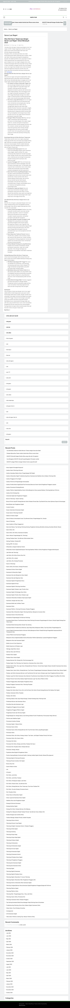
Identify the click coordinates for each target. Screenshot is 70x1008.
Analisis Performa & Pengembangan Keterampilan (17, 481)
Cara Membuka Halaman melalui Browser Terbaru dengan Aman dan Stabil (24, 450)
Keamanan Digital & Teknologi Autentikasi (15, 586)
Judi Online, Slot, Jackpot (12, 558)
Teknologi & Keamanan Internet (13, 854)
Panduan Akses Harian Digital (13, 657)
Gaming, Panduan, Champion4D (13, 541)
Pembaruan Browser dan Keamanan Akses (16, 701)
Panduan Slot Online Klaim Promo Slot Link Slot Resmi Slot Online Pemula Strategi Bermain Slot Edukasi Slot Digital (32, 690)
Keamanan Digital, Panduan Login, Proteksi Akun (17, 589)
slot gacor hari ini (10, 406)
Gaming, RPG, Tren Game (12, 544)
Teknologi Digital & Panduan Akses (14, 874)
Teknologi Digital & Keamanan (13, 871)
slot (7, 344)
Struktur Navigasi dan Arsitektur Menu (15, 814)
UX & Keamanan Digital (11, 913)
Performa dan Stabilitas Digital (13, 718)
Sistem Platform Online (11, 766)
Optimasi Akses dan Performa (13, 651)
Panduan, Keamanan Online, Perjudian (14, 693)
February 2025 (9, 981)
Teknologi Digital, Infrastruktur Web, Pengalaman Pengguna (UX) (20, 879)
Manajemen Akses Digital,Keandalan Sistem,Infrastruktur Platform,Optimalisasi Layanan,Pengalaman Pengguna (31, 637)
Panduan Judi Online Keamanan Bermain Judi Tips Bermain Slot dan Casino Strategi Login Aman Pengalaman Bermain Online (34, 673)
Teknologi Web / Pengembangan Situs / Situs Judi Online (19, 894)
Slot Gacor (8, 349)
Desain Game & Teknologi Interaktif (14, 512)
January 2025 (9, 984)
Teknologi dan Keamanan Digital (13, 863)
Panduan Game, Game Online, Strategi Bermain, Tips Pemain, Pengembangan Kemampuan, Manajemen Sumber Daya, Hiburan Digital (36, 670)
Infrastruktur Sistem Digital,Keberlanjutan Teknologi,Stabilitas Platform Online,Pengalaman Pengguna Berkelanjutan (32, 549)
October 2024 (9, 992)
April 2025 (8, 975)
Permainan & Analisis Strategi (13, 721)
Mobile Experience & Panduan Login (14, 646)
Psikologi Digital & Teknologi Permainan (15, 758)
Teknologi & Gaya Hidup (11, 834)
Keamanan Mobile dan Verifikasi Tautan (15, 603)
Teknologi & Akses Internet (12, 820)
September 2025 (10, 961)
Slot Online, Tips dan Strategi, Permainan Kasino (17, 789)
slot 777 (8, 372)
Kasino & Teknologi (10, 563)
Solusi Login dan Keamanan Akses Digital (15, 797)
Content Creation (10, 507)
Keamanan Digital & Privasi (12, 583)
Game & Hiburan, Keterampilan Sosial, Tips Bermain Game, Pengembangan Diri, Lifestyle (26, 518)
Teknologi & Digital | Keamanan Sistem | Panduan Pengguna (19, 826)
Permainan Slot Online (11, 741)
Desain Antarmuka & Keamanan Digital (15, 510)
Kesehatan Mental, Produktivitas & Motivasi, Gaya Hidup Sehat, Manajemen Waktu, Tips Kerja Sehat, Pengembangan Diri (33, 627)
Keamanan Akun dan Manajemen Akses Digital (17, 575)
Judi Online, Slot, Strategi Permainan (14, 561)
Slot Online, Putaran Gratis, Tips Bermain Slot (16, 783)
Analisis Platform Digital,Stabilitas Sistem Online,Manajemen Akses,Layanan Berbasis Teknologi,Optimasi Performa (32, 490)
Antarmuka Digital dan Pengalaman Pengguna (16, 495)
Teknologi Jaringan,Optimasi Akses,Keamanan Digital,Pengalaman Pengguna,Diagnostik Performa (28, 885)
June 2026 (8, 936)
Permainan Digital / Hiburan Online (14, 724)
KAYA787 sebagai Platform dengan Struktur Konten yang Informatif (22, 462)
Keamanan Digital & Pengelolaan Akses (15, 580)
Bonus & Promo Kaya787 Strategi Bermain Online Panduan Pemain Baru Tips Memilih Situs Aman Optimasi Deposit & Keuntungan (35, 501)
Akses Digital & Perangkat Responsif (14, 467)
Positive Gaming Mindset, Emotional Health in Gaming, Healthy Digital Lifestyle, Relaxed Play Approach (29, 755)
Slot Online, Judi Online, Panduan (13, 778)
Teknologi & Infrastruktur (12, 843)
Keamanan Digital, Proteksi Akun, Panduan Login (17, 595)
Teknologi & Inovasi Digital (12, 848)
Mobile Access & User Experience (14, 643)
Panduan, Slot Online (11, 695)
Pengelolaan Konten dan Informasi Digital (15, 712)
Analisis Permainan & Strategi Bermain (15, 487)
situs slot (8, 377)
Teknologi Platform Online (12, 891)
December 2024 (9, 987)
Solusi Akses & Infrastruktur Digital (14, 794)
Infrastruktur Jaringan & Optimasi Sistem (15, 546)
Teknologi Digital (10, 868)
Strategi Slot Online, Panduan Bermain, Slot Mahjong (18, 809)
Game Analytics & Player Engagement (14, 524)
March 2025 (9, 978)
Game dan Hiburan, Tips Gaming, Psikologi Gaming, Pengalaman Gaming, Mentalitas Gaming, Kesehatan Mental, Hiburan (33, 527)
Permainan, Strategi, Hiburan (12, 749)
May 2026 (8, 938)
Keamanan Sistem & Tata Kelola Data (14, 614)
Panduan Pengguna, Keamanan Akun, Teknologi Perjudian (19, 684)
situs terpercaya (10, 400)
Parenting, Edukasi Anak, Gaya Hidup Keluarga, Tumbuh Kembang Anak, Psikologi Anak (26, 698)
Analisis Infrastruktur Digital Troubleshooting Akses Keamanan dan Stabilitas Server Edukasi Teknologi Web (31, 476)
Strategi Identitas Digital (11, 806)
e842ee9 (8, 45)
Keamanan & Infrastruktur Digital (13, 572)
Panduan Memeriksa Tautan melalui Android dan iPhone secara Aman (22, 453)
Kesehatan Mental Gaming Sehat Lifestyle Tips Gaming (18, 624)
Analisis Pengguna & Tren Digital (13, 478)
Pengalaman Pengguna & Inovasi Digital (15, 707)
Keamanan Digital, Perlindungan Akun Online (16, 592)
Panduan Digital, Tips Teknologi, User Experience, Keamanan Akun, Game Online (24, 663)
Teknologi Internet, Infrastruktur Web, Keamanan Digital (18, 882)
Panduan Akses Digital (11, 654)
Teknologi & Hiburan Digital (12, 840)
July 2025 (8, 967)
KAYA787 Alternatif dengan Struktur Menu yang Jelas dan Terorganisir (46, 22)
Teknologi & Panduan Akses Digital (14, 857)
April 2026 (8, 941)
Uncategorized (9, 911)
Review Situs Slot (10, 763)
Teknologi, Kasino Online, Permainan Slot (15, 896)
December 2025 (9, 953)
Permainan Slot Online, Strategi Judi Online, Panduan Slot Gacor (20, 744)
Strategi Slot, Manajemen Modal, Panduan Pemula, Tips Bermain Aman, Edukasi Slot (25, 812)
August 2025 (9, 964)
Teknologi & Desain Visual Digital (14, 823)
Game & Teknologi (10, 521)
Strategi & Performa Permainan (13, 803)
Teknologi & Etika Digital (12, 828)
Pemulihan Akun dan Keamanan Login (15, 704)
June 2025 (8, 970)
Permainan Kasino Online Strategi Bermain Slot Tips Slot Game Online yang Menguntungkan (27, 729)
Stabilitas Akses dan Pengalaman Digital (15, 800)
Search (7, 439)
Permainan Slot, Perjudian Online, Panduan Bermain (18, 746)
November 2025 (10, 955)
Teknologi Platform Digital (12, 888)
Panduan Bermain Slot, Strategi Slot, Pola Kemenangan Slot (19, 660)
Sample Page (33, 17)
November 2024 (10, 989)
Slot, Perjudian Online (11, 792)
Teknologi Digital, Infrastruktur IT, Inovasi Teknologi (18, 877)
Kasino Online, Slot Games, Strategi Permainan (17, 566)
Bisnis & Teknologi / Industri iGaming (14, 498)
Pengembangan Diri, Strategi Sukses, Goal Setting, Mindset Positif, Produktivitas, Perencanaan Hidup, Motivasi (31, 715)
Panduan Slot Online (11, 687)
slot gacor (9, 72)
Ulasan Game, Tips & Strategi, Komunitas (15, 908)
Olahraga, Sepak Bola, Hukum (13, 649)
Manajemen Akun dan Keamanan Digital (15, 640)
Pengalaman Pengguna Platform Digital (15, 710)
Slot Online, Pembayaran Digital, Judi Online (16, 780)
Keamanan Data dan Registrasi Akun (14, 578)
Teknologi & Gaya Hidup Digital (13, 837)
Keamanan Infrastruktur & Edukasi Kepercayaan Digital (18, 597)
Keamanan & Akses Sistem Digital (14, 569)
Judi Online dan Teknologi (12, 552)
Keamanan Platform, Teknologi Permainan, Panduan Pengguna (20, 609)
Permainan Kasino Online (12, 727)
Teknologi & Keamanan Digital (13, 851)
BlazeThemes (22, 1005)
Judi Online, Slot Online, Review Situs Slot (15, 555)
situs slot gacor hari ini (11, 417)
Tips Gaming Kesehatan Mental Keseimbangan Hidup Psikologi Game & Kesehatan (25, 902)
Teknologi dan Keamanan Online (13, 865)
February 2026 (9, 947)
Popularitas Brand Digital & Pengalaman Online (17, 752)
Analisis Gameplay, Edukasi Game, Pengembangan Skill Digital (20, 473)
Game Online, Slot (10, 529)
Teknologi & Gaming (11, 831)
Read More (6, 310)
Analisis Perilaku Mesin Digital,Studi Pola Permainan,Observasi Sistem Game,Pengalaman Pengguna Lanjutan (31, 484)
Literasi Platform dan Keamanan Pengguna (16, 634)
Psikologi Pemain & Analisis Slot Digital (15, 761)
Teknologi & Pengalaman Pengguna (14, 860)
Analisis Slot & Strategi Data (12, 493)
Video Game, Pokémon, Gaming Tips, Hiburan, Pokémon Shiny (20, 916)
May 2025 (8, 972)
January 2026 (9, 950)
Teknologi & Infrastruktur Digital (13, 845)
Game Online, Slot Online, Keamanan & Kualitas (17, 532)
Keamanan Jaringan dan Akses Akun (14, 600)
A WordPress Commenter (12, 924)
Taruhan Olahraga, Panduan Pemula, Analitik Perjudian (18, 817)
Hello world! (23, 924)
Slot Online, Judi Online (11, 775)
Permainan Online (10, 732)
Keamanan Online (10, 606)
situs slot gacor (10, 361)
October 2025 (9, 958)
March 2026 (9, 944)
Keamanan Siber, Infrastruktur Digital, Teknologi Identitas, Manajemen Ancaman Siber (25, 612)
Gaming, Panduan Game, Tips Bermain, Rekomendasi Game (19, 538)
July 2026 (8, 933)
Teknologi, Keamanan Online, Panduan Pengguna (17, 899)
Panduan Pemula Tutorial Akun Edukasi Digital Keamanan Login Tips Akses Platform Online (27, 678)
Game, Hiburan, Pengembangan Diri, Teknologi (16, 535)
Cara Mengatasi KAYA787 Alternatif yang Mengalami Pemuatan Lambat (44, 1)
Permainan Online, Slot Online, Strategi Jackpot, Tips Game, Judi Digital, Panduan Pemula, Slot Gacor (29, 735)
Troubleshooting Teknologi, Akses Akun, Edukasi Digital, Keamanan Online (23, 905)
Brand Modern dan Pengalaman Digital (15, 504)
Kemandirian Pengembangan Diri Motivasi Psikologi (18, 617)
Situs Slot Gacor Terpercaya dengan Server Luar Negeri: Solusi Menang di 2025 (16, 40)
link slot (8, 355)
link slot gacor (9, 338)
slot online (8, 394)
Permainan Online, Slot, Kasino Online (14, 738)
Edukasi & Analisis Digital (12, 515)
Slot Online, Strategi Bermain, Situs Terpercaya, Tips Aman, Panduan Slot (22, 786)
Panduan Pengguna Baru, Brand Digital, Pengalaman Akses (19, 681)
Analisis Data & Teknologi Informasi (14, 470)
